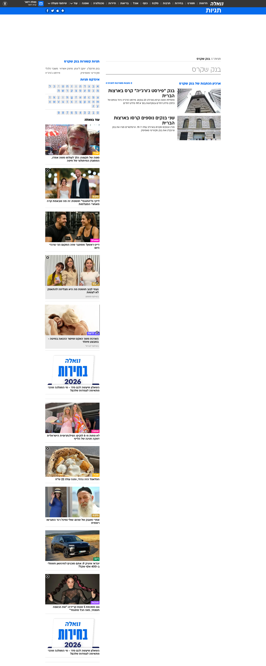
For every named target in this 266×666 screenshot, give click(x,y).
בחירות (179, 3)
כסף (145, 3)
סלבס (155, 3)
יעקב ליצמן (80, 68)
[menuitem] (201, 4)
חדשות (203, 3)
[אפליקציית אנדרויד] (62, 11)
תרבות (166, 3)
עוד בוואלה (92, 120)
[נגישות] (5, 3)
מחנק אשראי (66, 68)
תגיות (217, 59)
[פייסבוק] (47, 11)
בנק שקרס (203, 59)
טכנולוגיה (98, 3)
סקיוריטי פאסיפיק (90, 72)
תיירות (112, 3)
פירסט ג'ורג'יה (52, 72)
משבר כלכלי (51, 68)
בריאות (124, 3)
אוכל (135, 3)
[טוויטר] (52, 11)
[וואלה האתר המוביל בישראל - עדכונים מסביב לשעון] (216, 3)
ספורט (191, 3)
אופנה (85, 3)
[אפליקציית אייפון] (57, 11)
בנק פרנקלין (93, 68)
